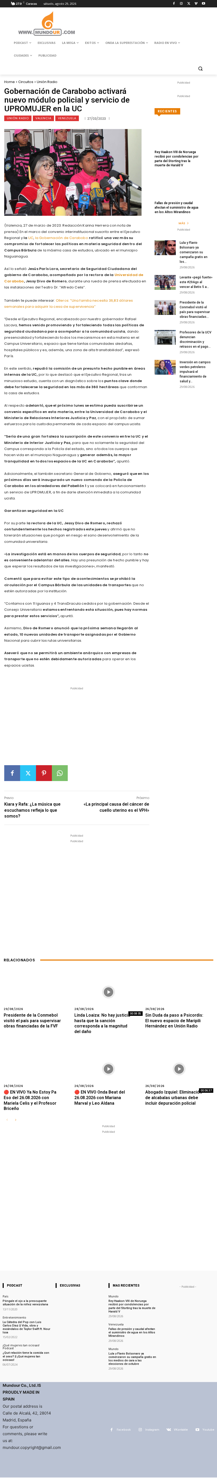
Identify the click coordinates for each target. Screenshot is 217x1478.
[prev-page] (7, 1120)
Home (9, 81)
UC (30, 237)
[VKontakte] (168, 1429)
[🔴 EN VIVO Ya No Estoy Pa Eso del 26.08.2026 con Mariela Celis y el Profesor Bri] (38, 1069)
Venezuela (67, 118)
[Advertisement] (76, 728)
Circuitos (25, 81)
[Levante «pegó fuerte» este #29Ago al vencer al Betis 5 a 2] (165, 282)
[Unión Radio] (47, 23)
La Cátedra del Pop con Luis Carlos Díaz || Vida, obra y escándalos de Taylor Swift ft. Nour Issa (26, 1327)
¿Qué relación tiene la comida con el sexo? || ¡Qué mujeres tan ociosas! (26, 1356)
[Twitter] (189, 4)
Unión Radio (47, 81)
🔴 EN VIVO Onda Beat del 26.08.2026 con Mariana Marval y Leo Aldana (99, 1098)
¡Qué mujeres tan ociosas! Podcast (21, 1347)
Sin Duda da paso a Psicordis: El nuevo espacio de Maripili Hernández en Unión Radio (174, 1021)
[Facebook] (174, 4)
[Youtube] (203, 4)
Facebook (124, 1429)
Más (182, 223)
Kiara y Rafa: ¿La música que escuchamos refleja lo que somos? (32, 810)
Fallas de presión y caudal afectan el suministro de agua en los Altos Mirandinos (176, 207)
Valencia (43, 118)
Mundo (113, 1296)
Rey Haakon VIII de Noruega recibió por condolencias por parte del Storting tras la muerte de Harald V (131, 1306)
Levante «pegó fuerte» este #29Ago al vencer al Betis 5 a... (196, 282)
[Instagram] (181, 4)
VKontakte (181, 1429)
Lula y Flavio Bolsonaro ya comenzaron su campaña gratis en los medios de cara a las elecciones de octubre (132, 1359)
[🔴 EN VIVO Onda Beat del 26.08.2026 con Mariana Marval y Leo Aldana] (108, 1069)
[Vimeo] (196, 4)
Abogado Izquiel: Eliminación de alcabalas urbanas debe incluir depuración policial (173, 1098)
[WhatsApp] (60, 773)
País (5, 1296)
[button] (200, 68)
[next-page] (15, 1120)
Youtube (208, 1429)
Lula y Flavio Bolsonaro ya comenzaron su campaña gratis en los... (193, 252)
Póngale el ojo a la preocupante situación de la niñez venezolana (25, 1302)
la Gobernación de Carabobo (61, 237)
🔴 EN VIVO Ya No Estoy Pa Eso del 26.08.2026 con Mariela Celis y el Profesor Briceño (30, 1100)
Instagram (152, 1429)
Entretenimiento (14, 1317)
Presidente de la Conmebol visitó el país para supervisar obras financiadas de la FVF (32, 1021)
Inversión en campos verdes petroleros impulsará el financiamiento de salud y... (195, 371)
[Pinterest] (44, 773)
